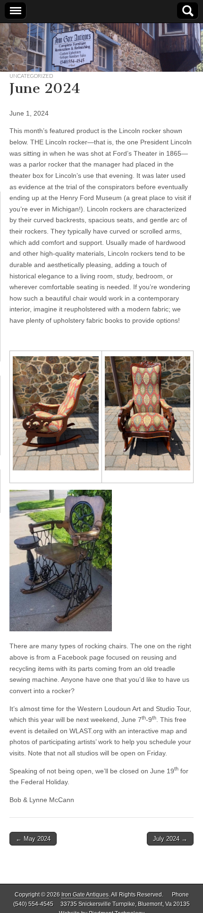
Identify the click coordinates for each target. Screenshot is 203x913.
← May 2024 (33, 838)
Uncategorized (31, 76)
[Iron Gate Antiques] (101, 47)
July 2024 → (170, 838)
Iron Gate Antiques (85, 894)
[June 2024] (56, 413)
